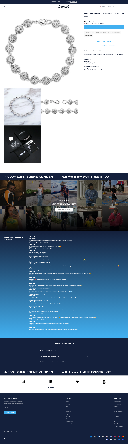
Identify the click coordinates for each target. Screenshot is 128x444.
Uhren (67, 406)
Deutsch (110, 6)
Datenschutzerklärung (119, 419)
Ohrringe (68, 419)
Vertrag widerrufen (118, 426)
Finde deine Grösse (118, 409)
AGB (115, 421)
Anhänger (68, 404)
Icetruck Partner (69, 423)
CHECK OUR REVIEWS (64, 209)
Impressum (116, 416)
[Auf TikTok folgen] (12, 431)
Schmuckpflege (117, 401)
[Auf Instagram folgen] (4, 431)
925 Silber (68, 416)
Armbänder (68, 411)
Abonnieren (10, 412)
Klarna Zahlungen (118, 423)
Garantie (116, 406)
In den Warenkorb (104, 27)
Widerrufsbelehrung (118, 414)
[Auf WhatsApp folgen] (16, 431)
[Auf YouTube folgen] (8, 431)
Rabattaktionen (69, 421)
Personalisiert (69, 409)
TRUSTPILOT (73, 2)
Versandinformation (118, 411)
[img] (76, 237)
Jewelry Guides (117, 404)
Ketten (67, 401)
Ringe (67, 414)
